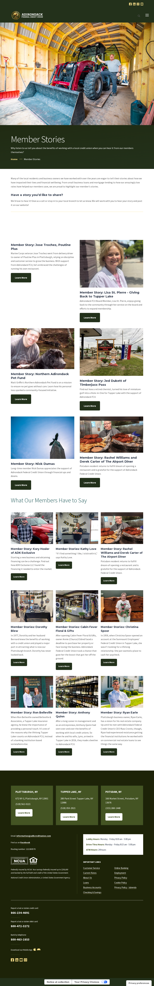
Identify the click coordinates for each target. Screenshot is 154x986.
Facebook (25, 842)
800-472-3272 (20, 926)
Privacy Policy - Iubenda (125, 887)
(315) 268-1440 (112, 808)
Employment (120, 872)
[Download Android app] (39, 949)
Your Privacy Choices (86, 981)
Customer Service (91, 868)
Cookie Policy (120, 882)
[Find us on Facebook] (12, 960)
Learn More (21, 277)
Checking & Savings (92, 892)
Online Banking (121, 868)
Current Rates (90, 872)
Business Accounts (92, 887)
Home (14, 159)
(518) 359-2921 (67, 808)
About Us (87, 877)
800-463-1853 (20, 939)
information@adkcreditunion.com (33, 836)
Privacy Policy (120, 877)
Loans (86, 882)
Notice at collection (58, 981)
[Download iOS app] (34, 949)
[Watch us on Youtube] (142, 4)
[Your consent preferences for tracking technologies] (139, 983)
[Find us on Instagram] (25, 960)
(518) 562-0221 (23, 804)
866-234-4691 (20, 913)
